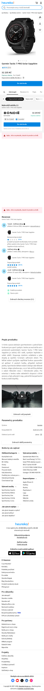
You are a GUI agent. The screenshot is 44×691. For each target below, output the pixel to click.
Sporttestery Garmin (15, 13)
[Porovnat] (40, 17)
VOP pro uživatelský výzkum (10, 616)
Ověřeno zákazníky (8, 656)
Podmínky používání (8, 570)
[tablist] (22, 92)
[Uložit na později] (40, 30)
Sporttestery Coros (8, 501)
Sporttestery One (7, 496)
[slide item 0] (26, 61)
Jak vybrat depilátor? (8, 516)
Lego (24, 493)
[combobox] (22, 7)
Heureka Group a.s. (25, 686)
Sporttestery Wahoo (8, 493)
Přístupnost (5, 587)
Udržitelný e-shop (7, 670)
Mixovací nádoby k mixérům (10, 459)
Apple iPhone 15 (28, 482)
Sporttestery (5, 13)
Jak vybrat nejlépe (9, 507)
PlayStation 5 (27, 490)
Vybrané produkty (30, 453)
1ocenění (21, 119)
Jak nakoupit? (6, 595)
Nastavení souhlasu (8, 607)
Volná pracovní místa (8, 572)
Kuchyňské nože (7, 457)
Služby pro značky (7, 636)
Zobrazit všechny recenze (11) (22, 299)
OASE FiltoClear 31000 (30, 470)
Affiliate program (7, 642)
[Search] (4, 92)
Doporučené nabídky (16, 99)
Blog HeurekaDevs (8, 581)
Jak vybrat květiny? (8, 513)
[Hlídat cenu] (40, 23)
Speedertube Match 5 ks (30, 457)
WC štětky (5, 462)
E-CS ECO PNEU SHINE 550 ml (32, 467)
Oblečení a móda (28, 501)
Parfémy (25, 485)
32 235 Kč (36, 113)
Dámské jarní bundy (8, 478)
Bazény (25, 488)
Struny (4, 465)
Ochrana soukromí (7, 610)
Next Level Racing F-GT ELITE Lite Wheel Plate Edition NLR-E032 (32, 459)
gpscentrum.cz (35, 226)
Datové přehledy (7, 639)
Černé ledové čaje (7, 481)
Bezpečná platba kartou (9, 613)
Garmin (39, 425)
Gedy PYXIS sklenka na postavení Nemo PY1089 (32, 462)
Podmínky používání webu (25, 689)
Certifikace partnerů (8, 665)
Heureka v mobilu (7, 598)
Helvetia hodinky (35, 272)
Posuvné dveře (6, 470)
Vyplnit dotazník (22, 544)
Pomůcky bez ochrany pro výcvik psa (11, 475)
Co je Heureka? (6, 564)
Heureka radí (6, 601)
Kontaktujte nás (22, 537)
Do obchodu (22, 124)
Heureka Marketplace (8, 633)
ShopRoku (5, 659)
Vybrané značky (8, 486)
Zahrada (25, 496)
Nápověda (5, 647)
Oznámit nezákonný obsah (10, 584)
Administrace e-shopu (9, 624)
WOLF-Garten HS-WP (30, 465)
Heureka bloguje (7, 578)
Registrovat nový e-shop (9, 627)
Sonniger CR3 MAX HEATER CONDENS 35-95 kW (32, 473)
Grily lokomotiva (7, 473)
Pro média (5, 575)
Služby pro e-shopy (8, 630)
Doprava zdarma (35, 116)
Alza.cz (32, 252)
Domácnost (5, 467)
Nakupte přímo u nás (8, 604)
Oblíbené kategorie (9, 453)
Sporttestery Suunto (8, 490)
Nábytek (25, 498)
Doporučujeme (28, 478)
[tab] (12, 92)
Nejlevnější (29, 99)
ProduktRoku (6, 662)
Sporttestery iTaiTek (8, 498)
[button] (12, 92)
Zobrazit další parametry (22, 442)
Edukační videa (6, 645)
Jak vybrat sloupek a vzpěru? (11, 510)
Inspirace (4, 667)
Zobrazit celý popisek (22, 414)
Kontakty (4, 567)
